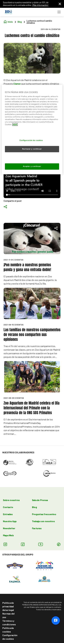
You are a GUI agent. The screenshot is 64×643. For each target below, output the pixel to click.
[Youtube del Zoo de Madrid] (40, 544)
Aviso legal (8, 610)
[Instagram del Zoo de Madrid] (5, 544)
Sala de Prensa (40, 500)
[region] (32, 129)
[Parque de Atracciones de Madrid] (44, 565)
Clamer (17, 83)
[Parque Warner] (15, 565)
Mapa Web (8, 535)
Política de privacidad (8, 604)
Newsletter (9, 528)
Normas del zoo (8, 615)
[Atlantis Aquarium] (44, 578)
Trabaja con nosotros (43, 521)
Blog (34, 507)
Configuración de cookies (9, 637)
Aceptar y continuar (32, 166)
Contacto (8, 507)
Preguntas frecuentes (44, 514)
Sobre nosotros (11, 500)
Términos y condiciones (9, 622)
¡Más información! (40, 5)
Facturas (37, 528)
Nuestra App (10, 521)
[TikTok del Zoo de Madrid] (58, 544)
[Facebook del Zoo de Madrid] (22, 544)
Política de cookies (8, 630)
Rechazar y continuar (32, 149)
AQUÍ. (15, 125)
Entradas (8, 514)
